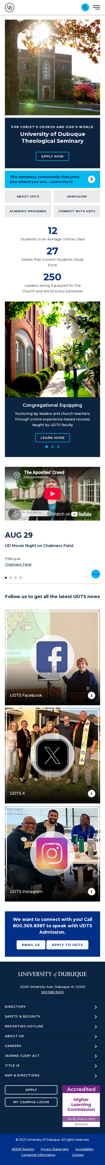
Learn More (53, 438)
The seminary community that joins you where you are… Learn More (45, 179)
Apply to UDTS (67, 945)
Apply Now (52, 156)
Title (12, 1065)
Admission (76, 196)
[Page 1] (46, 446)
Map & (22, 1075)
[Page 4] (20, 578)
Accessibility (84, 1149)
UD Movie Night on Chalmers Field (39, 545)
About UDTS (28, 196)
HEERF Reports (23, 1149)
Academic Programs (28, 211)
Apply (31, 1090)
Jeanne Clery (22, 1056)
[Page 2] (52, 446)
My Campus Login (31, 1102)
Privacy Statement (55, 1149)
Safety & (23, 1016)
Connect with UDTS (77, 211)
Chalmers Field (18, 564)
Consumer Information (38, 1155)
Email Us (31, 945)
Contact (78, 1155)
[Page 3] (58, 446)
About (14, 1036)
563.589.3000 (52, 992)
